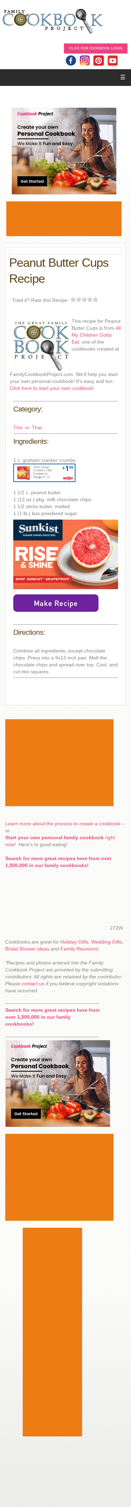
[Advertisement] (64, 218)
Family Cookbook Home (52, 22)
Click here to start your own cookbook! (52, 388)
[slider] (84, 299)
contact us (33, 983)
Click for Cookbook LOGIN (95, 48)
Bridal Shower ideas (27, 949)
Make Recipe (56, 603)
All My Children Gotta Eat (96, 335)
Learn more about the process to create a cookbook (62, 823)
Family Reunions (78, 949)
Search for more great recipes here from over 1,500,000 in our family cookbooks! (52, 1017)
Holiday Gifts (74, 942)
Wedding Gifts (106, 942)
